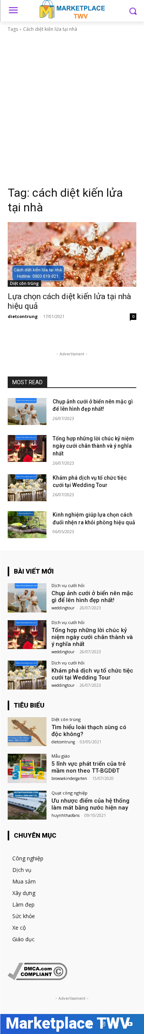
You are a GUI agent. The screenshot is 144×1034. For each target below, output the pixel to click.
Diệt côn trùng (24, 283)
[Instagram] (102, 1024)
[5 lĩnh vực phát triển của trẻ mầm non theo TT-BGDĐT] (27, 768)
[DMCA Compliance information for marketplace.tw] (37, 978)
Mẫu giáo (60, 756)
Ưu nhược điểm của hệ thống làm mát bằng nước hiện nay (90, 804)
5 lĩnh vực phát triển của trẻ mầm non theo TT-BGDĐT (88, 767)
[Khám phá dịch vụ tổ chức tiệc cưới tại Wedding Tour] (27, 487)
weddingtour (62, 608)
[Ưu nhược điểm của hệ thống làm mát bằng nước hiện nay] (27, 805)
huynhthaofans (65, 815)
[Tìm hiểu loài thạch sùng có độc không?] (27, 731)
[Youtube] (129, 1024)
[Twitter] (116, 1024)
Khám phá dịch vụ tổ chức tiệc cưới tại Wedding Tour (92, 674)
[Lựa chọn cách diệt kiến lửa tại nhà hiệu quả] (72, 254)
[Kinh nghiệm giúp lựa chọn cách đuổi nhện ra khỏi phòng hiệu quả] (27, 524)
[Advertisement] (72, 109)
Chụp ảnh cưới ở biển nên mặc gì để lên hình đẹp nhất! (92, 597)
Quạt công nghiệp (69, 793)
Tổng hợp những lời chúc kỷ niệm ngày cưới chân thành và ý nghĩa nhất (93, 446)
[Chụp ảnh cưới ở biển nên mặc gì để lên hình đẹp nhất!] (27, 411)
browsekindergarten (69, 778)
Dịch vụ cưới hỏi (67, 585)
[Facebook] (89, 1024)
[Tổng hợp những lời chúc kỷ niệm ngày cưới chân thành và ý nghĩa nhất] (27, 448)
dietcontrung (23, 316)
